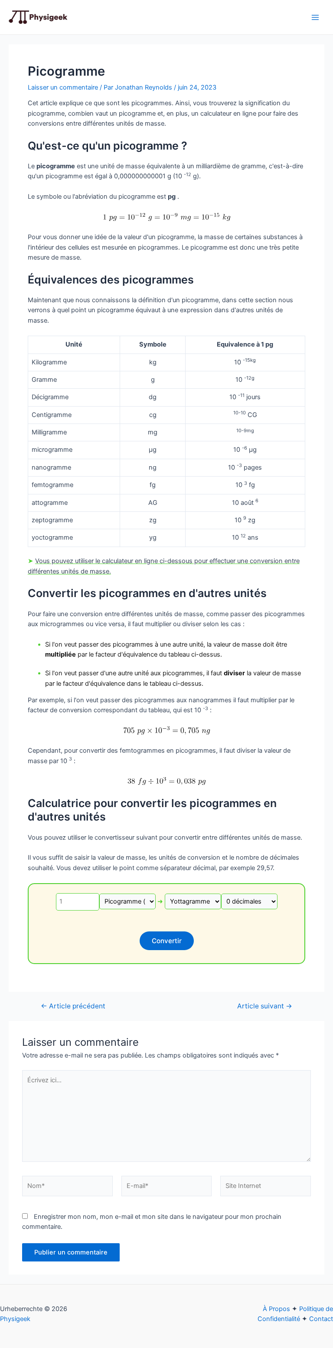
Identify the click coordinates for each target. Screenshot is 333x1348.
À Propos (276, 1309)
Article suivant (264, 1006)
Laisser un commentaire (63, 87)
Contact (321, 1319)
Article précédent (73, 1006)
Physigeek (15, 1319)
